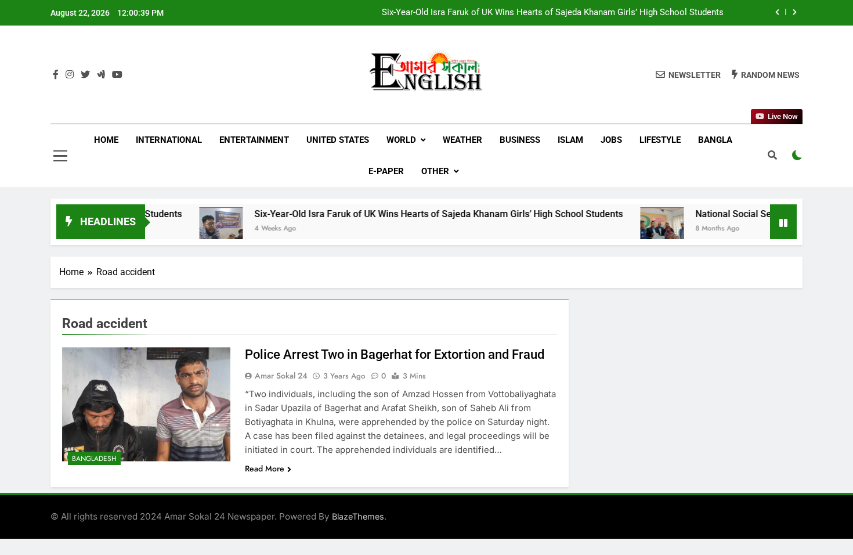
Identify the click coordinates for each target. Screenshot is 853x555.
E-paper (386, 171)
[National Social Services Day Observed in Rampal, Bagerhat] (642, 229)
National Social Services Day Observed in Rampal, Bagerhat (609, 16)
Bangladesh (94, 458)
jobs (611, 140)
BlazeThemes (358, 516)
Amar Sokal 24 (281, 375)
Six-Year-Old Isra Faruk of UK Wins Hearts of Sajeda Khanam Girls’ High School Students (418, 213)
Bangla (715, 140)
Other (435, 171)
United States (337, 140)
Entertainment (254, 140)
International (169, 140)
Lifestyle (660, 140)
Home (106, 140)
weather (462, 140)
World (401, 140)
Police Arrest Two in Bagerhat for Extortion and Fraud (394, 354)
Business (520, 140)
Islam (570, 140)
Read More (264, 468)
